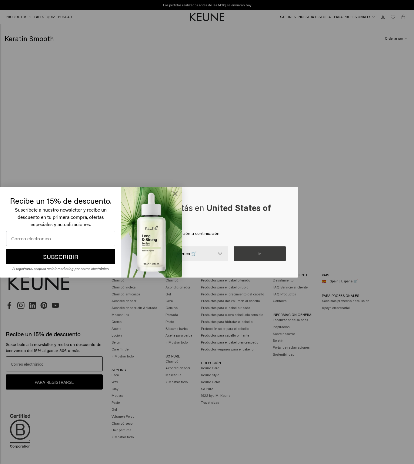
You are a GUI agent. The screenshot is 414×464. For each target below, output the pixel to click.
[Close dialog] (175, 193)
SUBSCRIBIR (60, 256)
